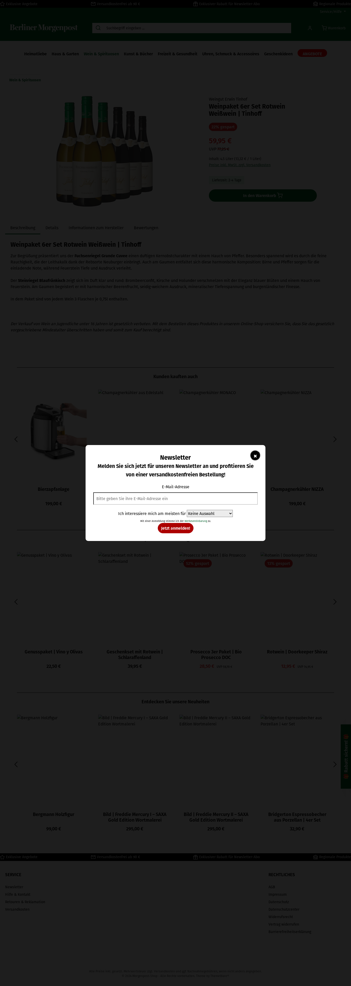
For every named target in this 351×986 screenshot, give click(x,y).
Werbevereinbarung (195, 521)
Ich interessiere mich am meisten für (152, 513)
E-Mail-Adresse (175, 487)
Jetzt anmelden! (175, 528)
